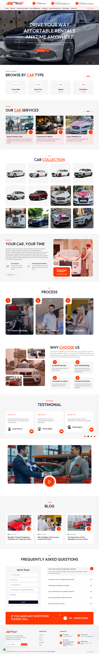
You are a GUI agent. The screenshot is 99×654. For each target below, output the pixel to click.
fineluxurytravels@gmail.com (62, 3)
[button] (87, 63)
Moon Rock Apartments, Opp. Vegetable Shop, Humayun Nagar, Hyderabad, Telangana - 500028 (68, 643)
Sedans (15, 89)
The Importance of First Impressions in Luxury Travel (77, 538)
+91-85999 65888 (41, 3)
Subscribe (24, 644)
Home (7, 8)
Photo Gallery (65, 8)
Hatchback (38, 89)
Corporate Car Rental (22, 8)
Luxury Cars (83, 89)
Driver (40, 637)
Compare (41, 642)
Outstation (44, 8)
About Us (12, 8)
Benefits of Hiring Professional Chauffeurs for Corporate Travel (19, 538)
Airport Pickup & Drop (55, 8)
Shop (40, 644)
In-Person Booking (17, 330)
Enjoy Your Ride (76, 330)
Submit (23, 602)
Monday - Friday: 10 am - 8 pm (86, 644)
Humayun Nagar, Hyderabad (86, 3)
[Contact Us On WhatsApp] (4, 649)
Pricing (40, 640)
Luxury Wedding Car (35, 8)
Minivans (61, 89)
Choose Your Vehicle (48, 330)
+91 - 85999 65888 (78, 618)
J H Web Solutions (50, 651)
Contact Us (74, 8)
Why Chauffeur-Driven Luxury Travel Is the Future (48, 538)
